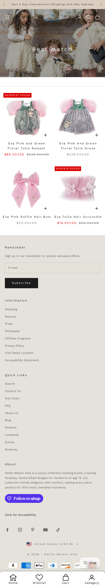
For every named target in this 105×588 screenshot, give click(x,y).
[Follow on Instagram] (20, 529)
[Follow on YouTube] (45, 529)
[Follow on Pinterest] (32, 529)
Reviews (10, 427)
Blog (8, 420)
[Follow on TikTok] (58, 529)
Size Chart (12, 398)
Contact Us (13, 391)
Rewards (11, 449)
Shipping (11, 309)
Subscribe (21, 283)
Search (10, 383)
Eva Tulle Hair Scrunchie (78, 217)
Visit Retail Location (19, 353)
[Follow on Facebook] (7, 529)
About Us (11, 413)
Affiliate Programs (18, 338)
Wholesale (12, 331)
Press (8, 323)
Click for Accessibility (20, 515)
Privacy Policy (14, 345)
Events (9, 442)
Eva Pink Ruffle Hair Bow (27, 217)
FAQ (7, 405)
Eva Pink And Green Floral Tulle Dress (78, 146)
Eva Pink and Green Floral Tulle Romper (27, 146)
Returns (10, 316)
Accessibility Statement (22, 360)
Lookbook (12, 435)
